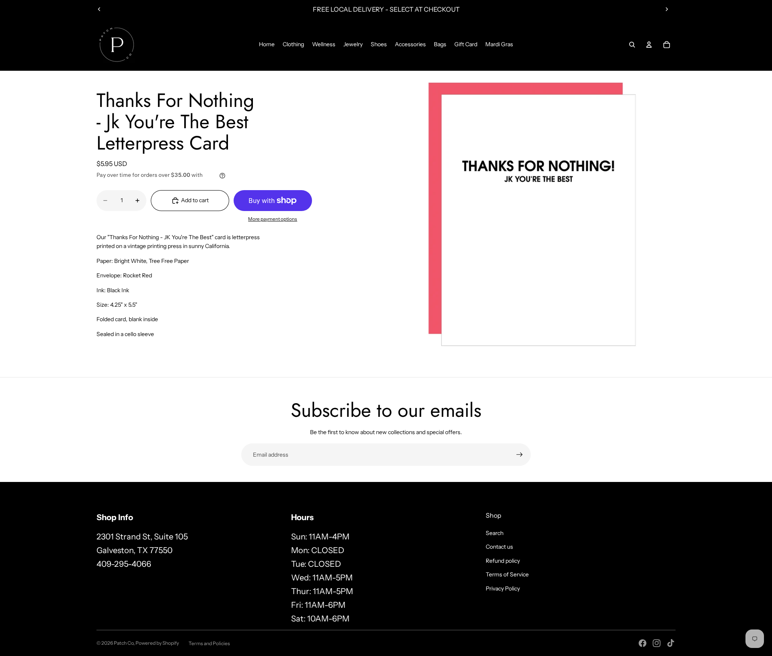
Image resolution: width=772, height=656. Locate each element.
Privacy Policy (503, 588)
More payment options (272, 219)
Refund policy (503, 560)
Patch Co (123, 643)
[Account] (649, 44)
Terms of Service (507, 574)
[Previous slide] (99, 9)
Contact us (499, 546)
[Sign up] (519, 454)
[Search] (632, 44)
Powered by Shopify (157, 643)
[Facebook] (642, 643)
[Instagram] (656, 643)
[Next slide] (667, 9)
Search (494, 533)
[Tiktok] (671, 643)
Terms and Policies (209, 643)
